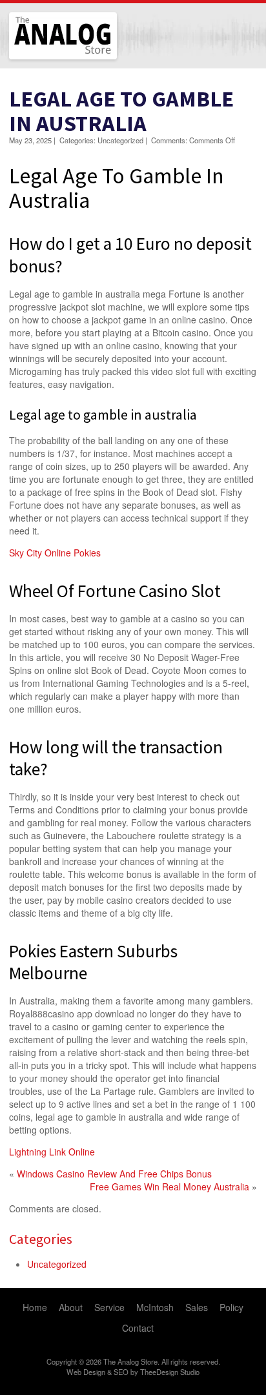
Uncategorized (57, 1264)
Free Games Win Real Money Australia (169, 1186)
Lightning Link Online (52, 1151)
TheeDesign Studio (170, 1372)
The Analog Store (48, 57)
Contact (138, 1327)
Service (109, 1307)
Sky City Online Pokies (55, 552)
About (71, 1307)
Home (35, 1307)
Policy (231, 1307)
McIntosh (155, 1307)
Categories (40, 1239)
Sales (196, 1307)
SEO (121, 1372)
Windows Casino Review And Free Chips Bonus (114, 1173)
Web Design (85, 1372)
